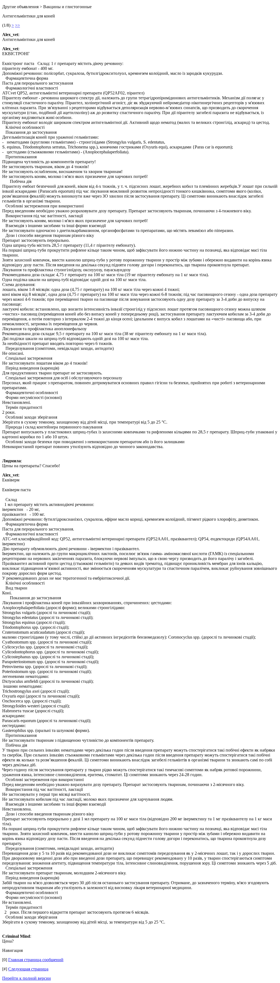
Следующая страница (28, 969)
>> (17, 25)
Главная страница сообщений (35, 959)
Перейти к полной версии (26, 978)
